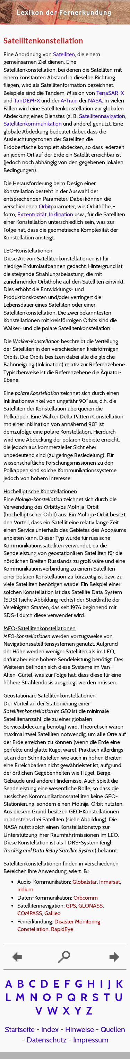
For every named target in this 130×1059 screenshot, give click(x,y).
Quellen (113, 1029)
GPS (71, 905)
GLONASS (90, 905)
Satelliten (64, 54)
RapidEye (62, 929)
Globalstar (84, 882)
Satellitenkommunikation (32, 123)
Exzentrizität (31, 214)
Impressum (91, 1039)
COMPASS (29, 913)
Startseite (20, 1029)
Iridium (25, 889)
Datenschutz (47, 1039)
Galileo (52, 913)
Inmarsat (109, 882)
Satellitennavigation (102, 116)
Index (50, 1029)
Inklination (61, 214)
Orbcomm (85, 897)
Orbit (45, 206)
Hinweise (79, 1029)
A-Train (69, 100)
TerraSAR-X (110, 93)
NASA (95, 100)
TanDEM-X (27, 100)
